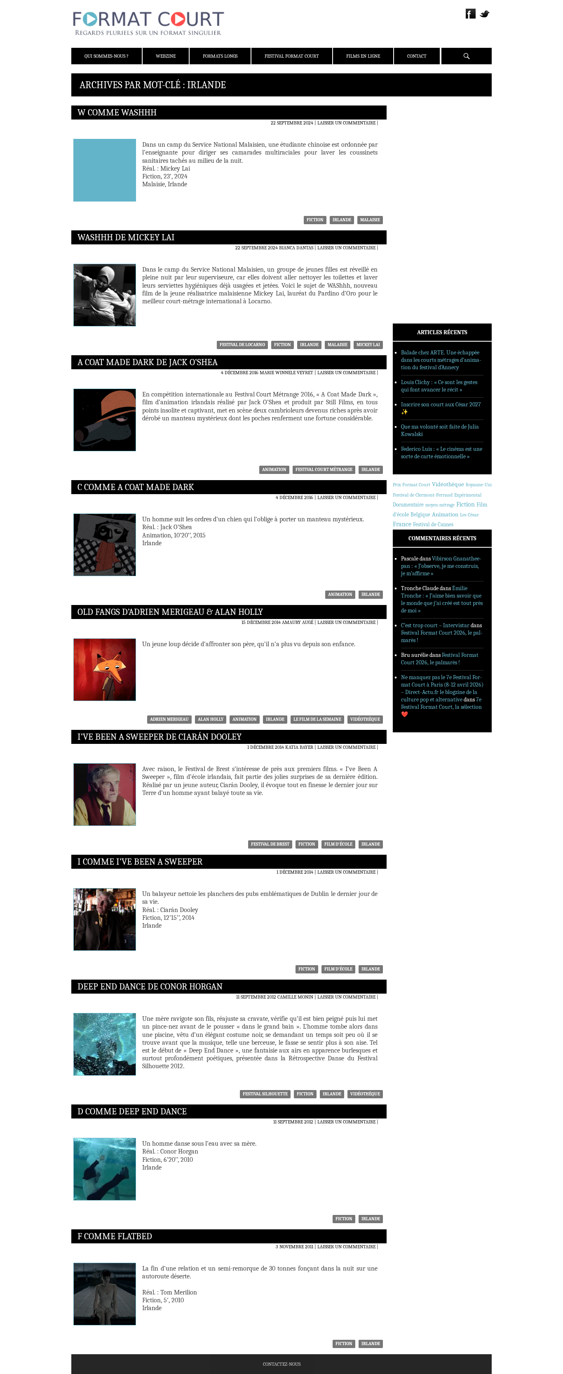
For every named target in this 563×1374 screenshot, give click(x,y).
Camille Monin (295, 997)
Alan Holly (210, 719)
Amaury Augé (297, 622)
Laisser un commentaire (346, 123)
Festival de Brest (270, 844)
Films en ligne (363, 56)
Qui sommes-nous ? (106, 56)
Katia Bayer (299, 747)
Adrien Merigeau (169, 719)
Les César (469, 515)
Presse (411, 149)
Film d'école (338, 844)
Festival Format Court (292, 56)
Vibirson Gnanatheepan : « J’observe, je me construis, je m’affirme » (441, 566)
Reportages (417, 228)
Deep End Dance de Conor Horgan (150, 986)
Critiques (415, 196)
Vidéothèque (365, 719)
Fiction (315, 220)
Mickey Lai (368, 344)
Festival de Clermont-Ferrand (423, 495)
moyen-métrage (440, 505)
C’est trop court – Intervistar (435, 625)
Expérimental (467, 495)
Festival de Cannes (433, 524)
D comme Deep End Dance (132, 1111)
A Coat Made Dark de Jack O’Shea (147, 362)
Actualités (417, 185)
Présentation (420, 127)
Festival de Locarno (242, 344)
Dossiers (414, 206)
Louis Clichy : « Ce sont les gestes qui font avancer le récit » (439, 386)
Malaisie (370, 220)
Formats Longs (220, 56)
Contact (417, 56)
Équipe (412, 138)
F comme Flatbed (114, 1236)
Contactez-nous (281, 1364)
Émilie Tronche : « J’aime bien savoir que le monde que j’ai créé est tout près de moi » (442, 599)
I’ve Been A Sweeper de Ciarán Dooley (159, 737)
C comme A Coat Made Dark (135, 487)
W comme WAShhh (117, 112)
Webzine (166, 56)
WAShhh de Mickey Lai (126, 237)
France (402, 524)
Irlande (342, 220)
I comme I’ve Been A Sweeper (139, 861)
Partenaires (418, 159)
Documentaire (408, 505)
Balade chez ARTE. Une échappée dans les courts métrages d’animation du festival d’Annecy (441, 360)
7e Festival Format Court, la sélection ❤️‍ (441, 707)
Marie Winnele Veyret (286, 372)
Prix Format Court (411, 485)
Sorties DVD (418, 239)
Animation (274, 469)
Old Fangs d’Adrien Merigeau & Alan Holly (170, 612)
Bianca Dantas (296, 248)
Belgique (420, 514)
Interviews (417, 217)
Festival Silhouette (265, 1094)
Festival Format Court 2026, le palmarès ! (440, 659)
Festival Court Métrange (324, 469)
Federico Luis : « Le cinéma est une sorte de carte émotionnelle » (441, 452)
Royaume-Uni (479, 485)
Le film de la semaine (317, 719)
